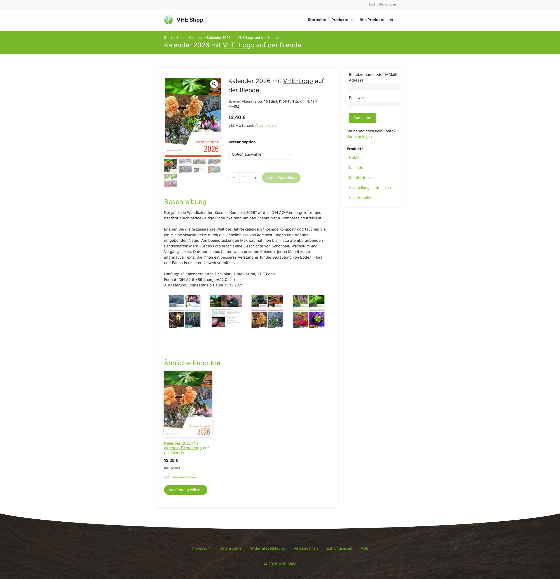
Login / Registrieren (382, 4)
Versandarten (306, 548)
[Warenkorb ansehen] (391, 19)
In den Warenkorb (281, 177)
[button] (214, 84)
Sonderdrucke (361, 177)
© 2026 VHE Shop (280, 564)
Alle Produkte (371, 20)
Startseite (317, 20)
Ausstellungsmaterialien (370, 187)
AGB (365, 548)
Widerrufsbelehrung (267, 548)
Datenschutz (230, 548)
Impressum (201, 548)
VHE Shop (190, 19)
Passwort (357, 98)
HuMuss (356, 157)
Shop (180, 38)
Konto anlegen (359, 136)
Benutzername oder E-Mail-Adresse (373, 77)
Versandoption (242, 142)
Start (168, 38)
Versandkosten (266, 125)
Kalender (196, 38)
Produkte (339, 20)
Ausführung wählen (185, 490)
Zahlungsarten (339, 548)
